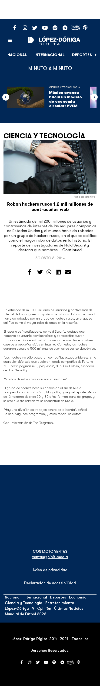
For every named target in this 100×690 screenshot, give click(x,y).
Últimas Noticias (68, 608)
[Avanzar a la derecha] (95, 54)
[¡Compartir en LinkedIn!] (58, 272)
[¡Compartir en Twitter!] (40, 272)
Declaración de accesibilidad (50, 583)
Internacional (49, 55)
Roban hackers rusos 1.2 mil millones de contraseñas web (50, 207)
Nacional (17, 55)
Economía (78, 597)
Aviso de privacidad (50, 570)
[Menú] (10, 41)
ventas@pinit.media (50, 557)
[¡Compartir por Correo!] (68, 272)
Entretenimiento (59, 603)
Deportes (82, 55)
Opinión (44, 608)
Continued (72, 250)
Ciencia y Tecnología (64, 87)
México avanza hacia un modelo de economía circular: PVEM (65, 99)
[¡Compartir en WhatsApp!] (49, 272)
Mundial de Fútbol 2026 (25, 614)
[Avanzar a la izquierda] (5, 97)
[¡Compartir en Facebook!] (29, 272)
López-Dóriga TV (19, 608)
